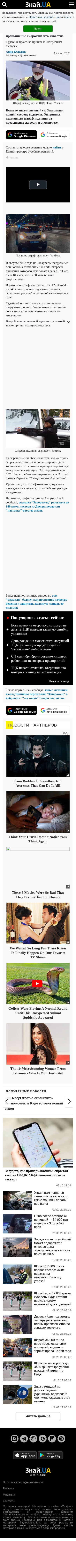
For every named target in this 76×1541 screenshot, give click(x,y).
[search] (4, 4)
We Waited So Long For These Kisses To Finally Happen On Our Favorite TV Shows (38, 952)
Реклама (8, 1488)
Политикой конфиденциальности (50, 17)
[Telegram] (24, 1438)
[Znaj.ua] (38, 4)
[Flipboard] (52, 1438)
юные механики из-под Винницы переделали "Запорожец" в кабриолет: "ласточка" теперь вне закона (37, 694)
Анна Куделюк (16, 51)
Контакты (9, 1500)
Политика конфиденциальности (23, 1482)
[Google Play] (50, 1455)
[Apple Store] (25, 1455)
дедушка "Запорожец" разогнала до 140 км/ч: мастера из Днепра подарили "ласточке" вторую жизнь (37, 506)
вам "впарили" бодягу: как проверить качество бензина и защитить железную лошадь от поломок (36, 601)
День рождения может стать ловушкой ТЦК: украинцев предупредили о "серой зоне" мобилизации (40, 645)
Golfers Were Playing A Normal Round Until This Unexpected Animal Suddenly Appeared (37, 1013)
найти (57, 147)
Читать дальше (38, 1416)
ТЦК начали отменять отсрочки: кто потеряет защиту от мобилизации (38, 670)
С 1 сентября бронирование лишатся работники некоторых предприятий (38, 658)
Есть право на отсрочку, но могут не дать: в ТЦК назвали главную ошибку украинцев (39, 629)
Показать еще (59, 681)
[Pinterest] (61, 1438)
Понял (38, 28)
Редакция (9, 1494)
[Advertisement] (38, 367)
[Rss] (15, 1438)
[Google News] (43, 1438)
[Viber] (33, 1438)
